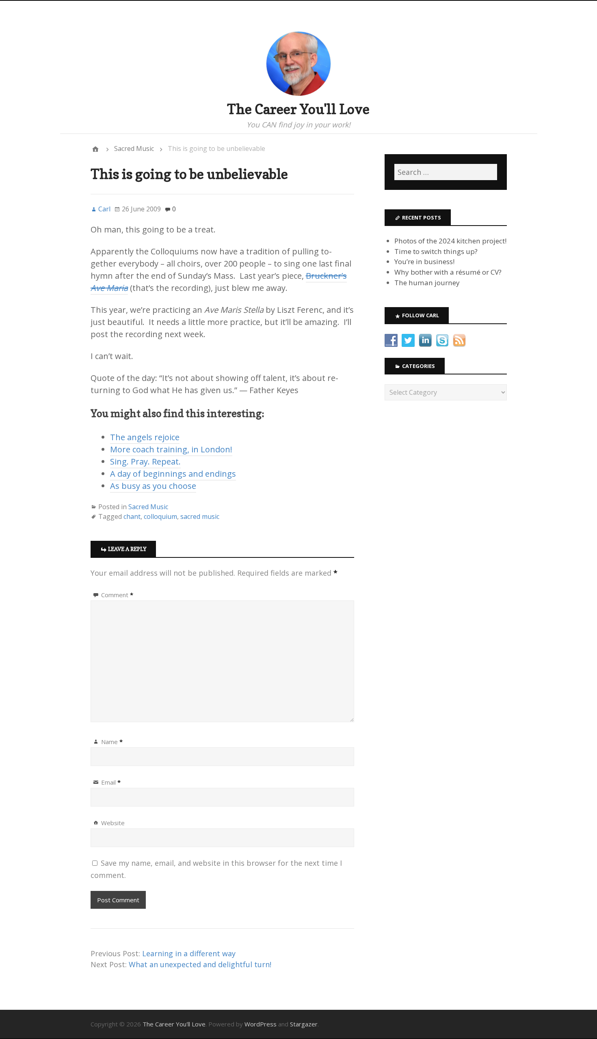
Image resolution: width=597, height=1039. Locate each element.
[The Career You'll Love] (95, 149)
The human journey (427, 282)
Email (111, 782)
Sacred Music (134, 148)
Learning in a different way (189, 953)
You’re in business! (424, 261)
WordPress (260, 1024)
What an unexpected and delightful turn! (200, 964)
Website (113, 823)
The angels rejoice (145, 437)
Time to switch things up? (436, 251)
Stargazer (304, 1024)
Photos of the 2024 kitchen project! (450, 240)
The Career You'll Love (298, 109)
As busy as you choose (153, 485)
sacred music (199, 516)
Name (112, 742)
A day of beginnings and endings (173, 473)
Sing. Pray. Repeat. (145, 461)
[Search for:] (445, 172)
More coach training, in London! (171, 449)
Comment (117, 595)
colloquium (160, 516)
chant (132, 516)
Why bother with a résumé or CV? (448, 272)
